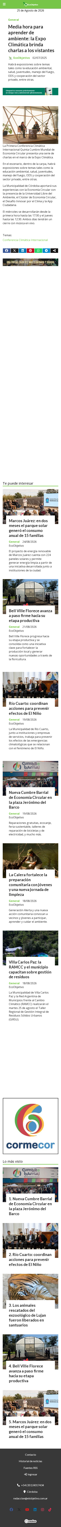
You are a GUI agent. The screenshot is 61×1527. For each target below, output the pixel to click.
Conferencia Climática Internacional (25, 240)
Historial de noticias (30, 1461)
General (13, 20)
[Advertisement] (30, 308)
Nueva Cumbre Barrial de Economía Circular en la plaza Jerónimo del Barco (30, 799)
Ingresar (32, 1474)
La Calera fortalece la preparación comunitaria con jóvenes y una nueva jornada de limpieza (30, 884)
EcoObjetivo (21, 58)
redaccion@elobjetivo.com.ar (30, 1498)
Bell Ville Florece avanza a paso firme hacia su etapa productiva (30, 615)
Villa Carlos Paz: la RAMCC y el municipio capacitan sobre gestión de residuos (30, 969)
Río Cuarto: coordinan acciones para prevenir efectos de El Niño (29, 708)
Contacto (30, 1454)
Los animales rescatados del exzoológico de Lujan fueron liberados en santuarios (27, 1315)
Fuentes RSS (31, 1467)
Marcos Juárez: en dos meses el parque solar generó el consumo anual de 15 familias (28, 528)
